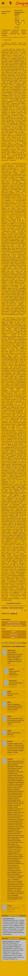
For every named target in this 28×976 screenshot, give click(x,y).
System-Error (13, 681)
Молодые (17, 27)
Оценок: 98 (13, 613)
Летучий (10, 741)
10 (23, 22)
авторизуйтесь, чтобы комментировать (14, 646)
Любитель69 (11, 650)
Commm (11, 669)
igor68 (9, 691)
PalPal (9, 716)
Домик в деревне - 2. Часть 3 (11, 941)
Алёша (9, 905)
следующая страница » (14, 603)
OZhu (9, 702)
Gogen (9, 730)
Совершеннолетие (8, 918)
